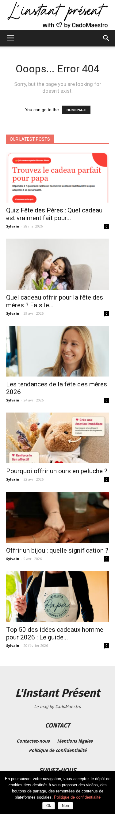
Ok (48, 806)
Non (65, 806)
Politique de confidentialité (57, 750)
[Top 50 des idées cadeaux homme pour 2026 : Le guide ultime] (57, 596)
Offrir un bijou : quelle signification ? (57, 550)
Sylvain (12, 226)
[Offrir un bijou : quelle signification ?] (57, 517)
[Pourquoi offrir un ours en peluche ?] (57, 438)
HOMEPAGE (76, 110)
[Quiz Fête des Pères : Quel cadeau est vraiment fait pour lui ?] (57, 177)
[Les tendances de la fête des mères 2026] (57, 351)
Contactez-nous (33, 741)
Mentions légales (75, 741)
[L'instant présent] (57, 15)
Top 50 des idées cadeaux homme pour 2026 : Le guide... (54, 633)
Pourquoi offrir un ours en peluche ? (56, 471)
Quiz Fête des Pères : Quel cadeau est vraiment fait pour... (54, 214)
